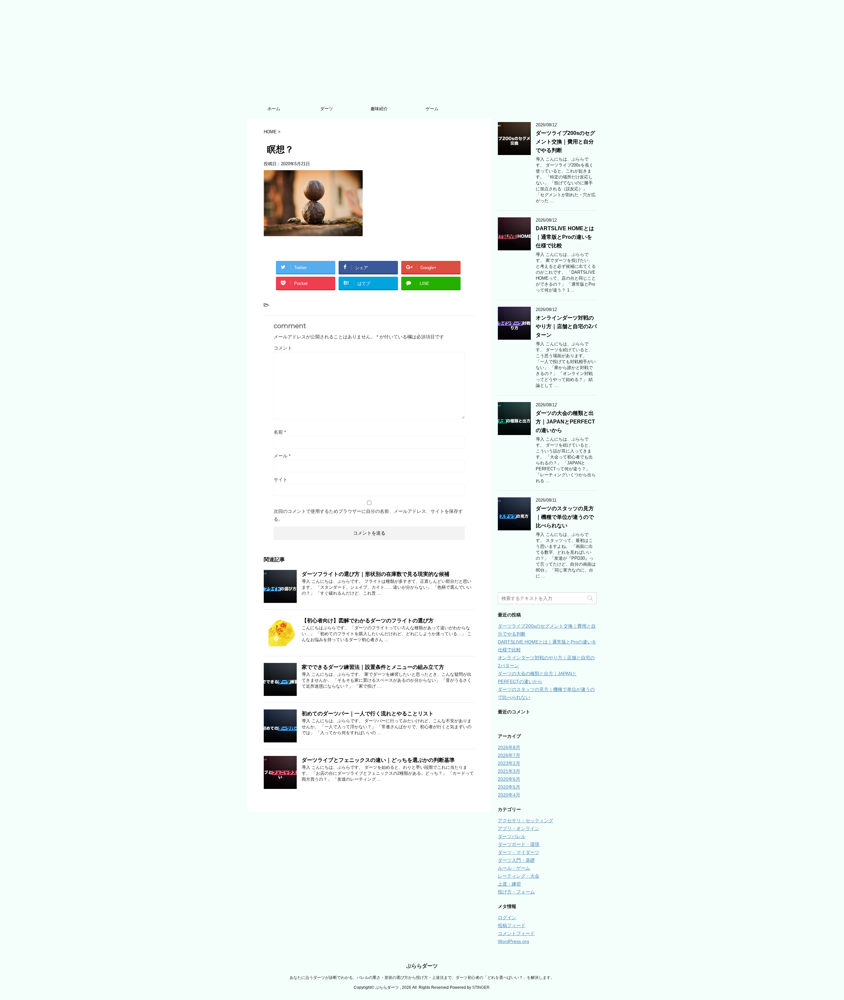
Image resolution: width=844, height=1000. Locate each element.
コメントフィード (516, 933)
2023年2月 (509, 763)
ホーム (273, 108)
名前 (280, 432)
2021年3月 (509, 771)
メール (282, 455)
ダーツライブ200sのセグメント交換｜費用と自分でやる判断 (565, 141)
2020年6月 (509, 779)
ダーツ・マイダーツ (518, 852)
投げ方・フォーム (516, 891)
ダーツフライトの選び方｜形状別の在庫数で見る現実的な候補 (375, 574)
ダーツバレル (512, 836)
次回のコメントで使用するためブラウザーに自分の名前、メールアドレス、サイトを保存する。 (368, 515)
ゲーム (432, 108)
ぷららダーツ (422, 966)
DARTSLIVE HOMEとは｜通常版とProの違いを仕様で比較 (565, 237)
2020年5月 (509, 787)
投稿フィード (512, 925)
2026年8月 (509, 747)
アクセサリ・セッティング (525, 820)
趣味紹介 (379, 108)
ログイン (507, 917)
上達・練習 (509, 884)
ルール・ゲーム (514, 868)
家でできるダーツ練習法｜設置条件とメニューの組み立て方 (373, 667)
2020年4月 (509, 794)
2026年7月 (509, 755)
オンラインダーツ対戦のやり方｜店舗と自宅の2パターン (566, 326)
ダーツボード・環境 (518, 844)
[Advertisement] (422, 53)
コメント (283, 348)
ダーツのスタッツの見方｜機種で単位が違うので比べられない (565, 517)
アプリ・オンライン (518, 828)
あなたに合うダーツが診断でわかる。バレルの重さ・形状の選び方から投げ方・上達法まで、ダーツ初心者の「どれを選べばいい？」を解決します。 (422, 977)
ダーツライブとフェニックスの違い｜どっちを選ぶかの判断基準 (378, 760)
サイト (280, 479)
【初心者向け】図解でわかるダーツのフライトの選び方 (368, 620)
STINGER (481, 987)
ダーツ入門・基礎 (516, 860)
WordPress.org (513, 941)
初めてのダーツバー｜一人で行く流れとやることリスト (368, 713)
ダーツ (326, 108)
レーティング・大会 (518, 876)
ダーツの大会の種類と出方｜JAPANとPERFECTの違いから (565, 421)
